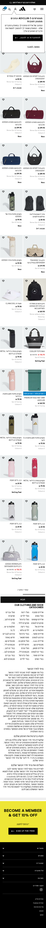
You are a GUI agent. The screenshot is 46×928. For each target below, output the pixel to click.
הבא (22, 600)
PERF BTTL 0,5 (15, 480)
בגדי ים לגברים (9, 648)
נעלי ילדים (25, 616)
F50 (13, 623)
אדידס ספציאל (37, 634)
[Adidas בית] (23, 9)
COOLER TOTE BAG (37, 351)
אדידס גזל (39, 627)
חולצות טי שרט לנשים (37, 630)
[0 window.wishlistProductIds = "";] (35, 9)
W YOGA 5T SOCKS (14, 76)
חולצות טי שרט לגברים (9, 627)
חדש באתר (10, 638)
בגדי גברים (10, 656)
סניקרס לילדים (23, 623)
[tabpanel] (23, 326)
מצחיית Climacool (13, 303)
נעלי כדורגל (24, 620)
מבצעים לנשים (9, 659)
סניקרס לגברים (9, 620)
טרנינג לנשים (37, 638)
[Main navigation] (42, 8)
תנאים (41, 911)
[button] (35, 53)
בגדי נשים (39, 659)
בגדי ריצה (25, 627)
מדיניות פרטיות (38, 907)
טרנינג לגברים (9, 634)
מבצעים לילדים (9, 645)
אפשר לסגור (33, 47)
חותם (41, 915)
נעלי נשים (39, 616)
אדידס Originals (37, 641)
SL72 (12, 630)
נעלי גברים (10, 612)
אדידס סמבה (37, 612)
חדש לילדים (24, 645)
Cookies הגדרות (38, 903)
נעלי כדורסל (24, 656)
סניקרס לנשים (37, 623)
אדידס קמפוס (37, 620)
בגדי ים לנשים (37, 652)
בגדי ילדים (24, 659)
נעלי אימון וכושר (23, 641)
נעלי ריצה (25, 612)
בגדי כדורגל (24, 634)
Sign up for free (25, 831)
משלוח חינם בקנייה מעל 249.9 (24, 2)
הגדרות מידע (39, 899)
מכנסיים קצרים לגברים (9, 641)
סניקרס (11, 616)
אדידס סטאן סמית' (37, 648)
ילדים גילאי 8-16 (23, 630)
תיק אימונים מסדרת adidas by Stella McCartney (37, 306)
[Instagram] (41, 889)
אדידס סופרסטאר (37, 656)
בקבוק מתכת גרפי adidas (11, 260)
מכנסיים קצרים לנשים (37, 645)
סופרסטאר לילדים (23, 638)
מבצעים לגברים (9, 652)
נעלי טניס (25, 648)
